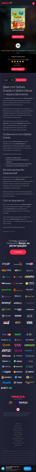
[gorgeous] (23, 61)
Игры (12, 80)
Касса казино (18, 432)
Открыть (27, 468)
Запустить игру (18, 37)
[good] (20, 61)
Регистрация (18, 252)
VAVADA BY (25, 102)
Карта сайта (18, 445)
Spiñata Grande (21, 80)
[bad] (12, 61)
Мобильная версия (17, 430)
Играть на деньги (18, 69)
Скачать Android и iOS (18, 443)
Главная (6, 80)
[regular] (18, 61)
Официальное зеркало (17, 438)
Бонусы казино (18, 428)
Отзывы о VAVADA (18, 434)
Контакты (18, 436)
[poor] (15, 61)
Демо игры (18, 425)
